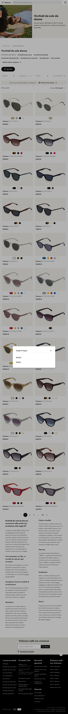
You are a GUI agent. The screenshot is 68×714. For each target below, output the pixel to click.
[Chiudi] (51, 351)
